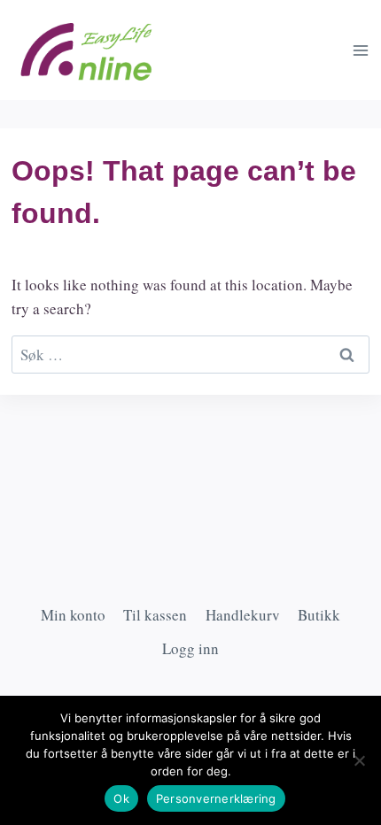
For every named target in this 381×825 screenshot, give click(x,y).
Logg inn (190, 648)
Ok (121, 798)
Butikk (319, 615)
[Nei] (359, 760)
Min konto (73, 615)
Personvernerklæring (216, 798)
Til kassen (155, 615)
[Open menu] (360, 50)
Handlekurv (243, 615)
